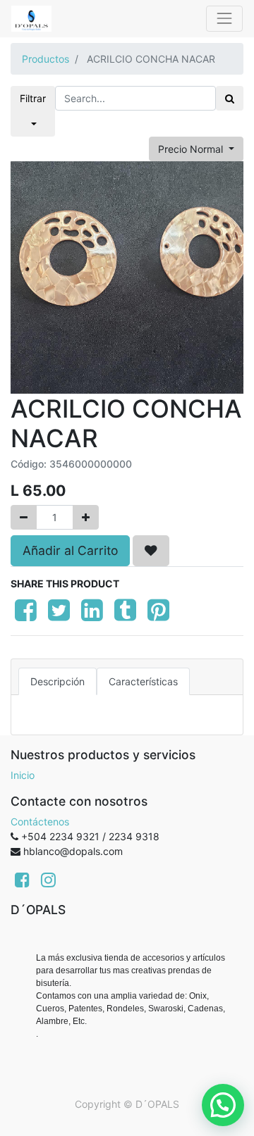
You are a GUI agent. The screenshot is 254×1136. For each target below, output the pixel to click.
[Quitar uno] (24, 517)
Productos (45, 59)
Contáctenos (40, 822)
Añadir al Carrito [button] (70, 550)
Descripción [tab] (57, 681)
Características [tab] (143, 681)
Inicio (23, 775)
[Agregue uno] (86, 517)
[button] (151, 550)
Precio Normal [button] (192, 149)
